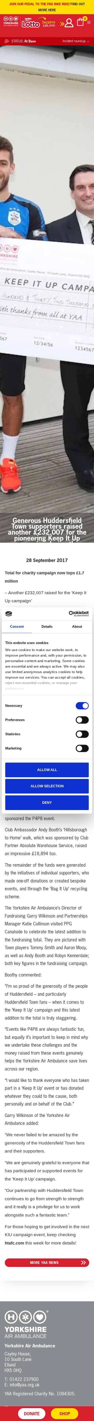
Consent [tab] (17, 626)
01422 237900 (24, 1379)
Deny (47, 802)
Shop (64, 1413)
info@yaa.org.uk (24, 1385)
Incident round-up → (76, 41)
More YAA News (44, 1262)
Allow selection (47, 786)
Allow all (47, 770)
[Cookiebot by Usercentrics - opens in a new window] (69, 614)
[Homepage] (12, 24)
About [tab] (77, 626)
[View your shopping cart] (80, 22)
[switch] (82, 720)
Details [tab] (47, 626)
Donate (32, 1413)
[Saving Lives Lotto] (43, 24)
